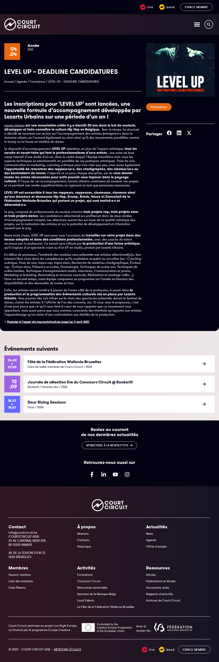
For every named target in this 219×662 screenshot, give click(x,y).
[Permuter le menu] (197, 24)
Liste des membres (21, 581)
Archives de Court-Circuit (163, 600)
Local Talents (85, 600)
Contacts (83, 540)
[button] (169, 132)
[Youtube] (115, 474)
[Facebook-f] (92, 474)
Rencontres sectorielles (92, 587)
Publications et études (161, 581)
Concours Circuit (89, 581)
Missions (83, 534)
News (149, 534)
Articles (151, 575)
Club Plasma (17, 587)
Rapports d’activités (159, 594)
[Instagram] (127, 474)
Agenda (22, 81)
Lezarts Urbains (14, 125)
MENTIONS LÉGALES (67, 649)
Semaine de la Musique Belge (96, 594)
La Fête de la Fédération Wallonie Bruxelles (105, 607)
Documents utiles (157, 587)
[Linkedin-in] (103, 474)
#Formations (159, 107)
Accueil (9, 81)
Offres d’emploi (156, 546)
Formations (37, 81)
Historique (84, 546)
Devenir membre (20, 575)
